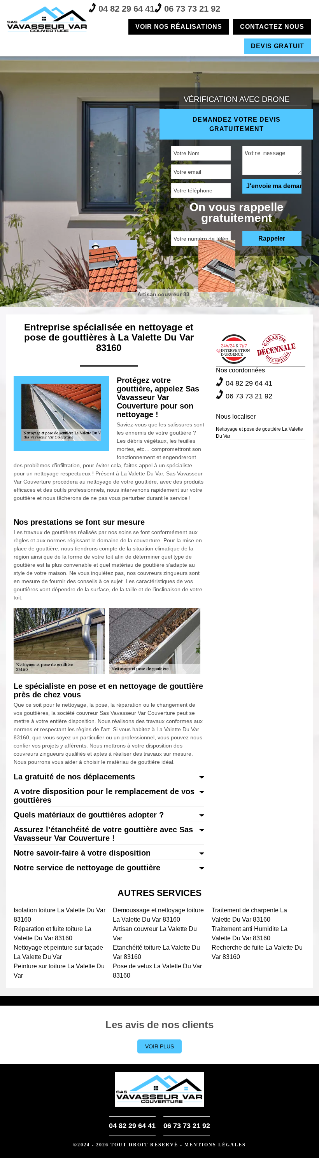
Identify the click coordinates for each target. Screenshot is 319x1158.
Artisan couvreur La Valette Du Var (155, 933)
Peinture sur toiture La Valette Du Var (59, 971)
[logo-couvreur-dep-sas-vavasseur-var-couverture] (47, 19)
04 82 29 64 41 (126, 9)
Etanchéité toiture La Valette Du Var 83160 (156, 952)
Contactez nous (272, 26)
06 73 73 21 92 (192, 9)
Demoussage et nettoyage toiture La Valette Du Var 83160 (158, 915)
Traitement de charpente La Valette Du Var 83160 (249, 915)
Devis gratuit (277, 46)
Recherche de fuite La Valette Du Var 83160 (257, 952)
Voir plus (159, 1046)
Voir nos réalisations (178, 26)
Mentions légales (215, 1145)
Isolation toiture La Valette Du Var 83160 (59, 915)
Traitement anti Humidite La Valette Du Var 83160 (249, 933)
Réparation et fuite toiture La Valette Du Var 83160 (52, 933)
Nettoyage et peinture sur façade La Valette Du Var (58, 952)
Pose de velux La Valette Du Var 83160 (157, 971)
